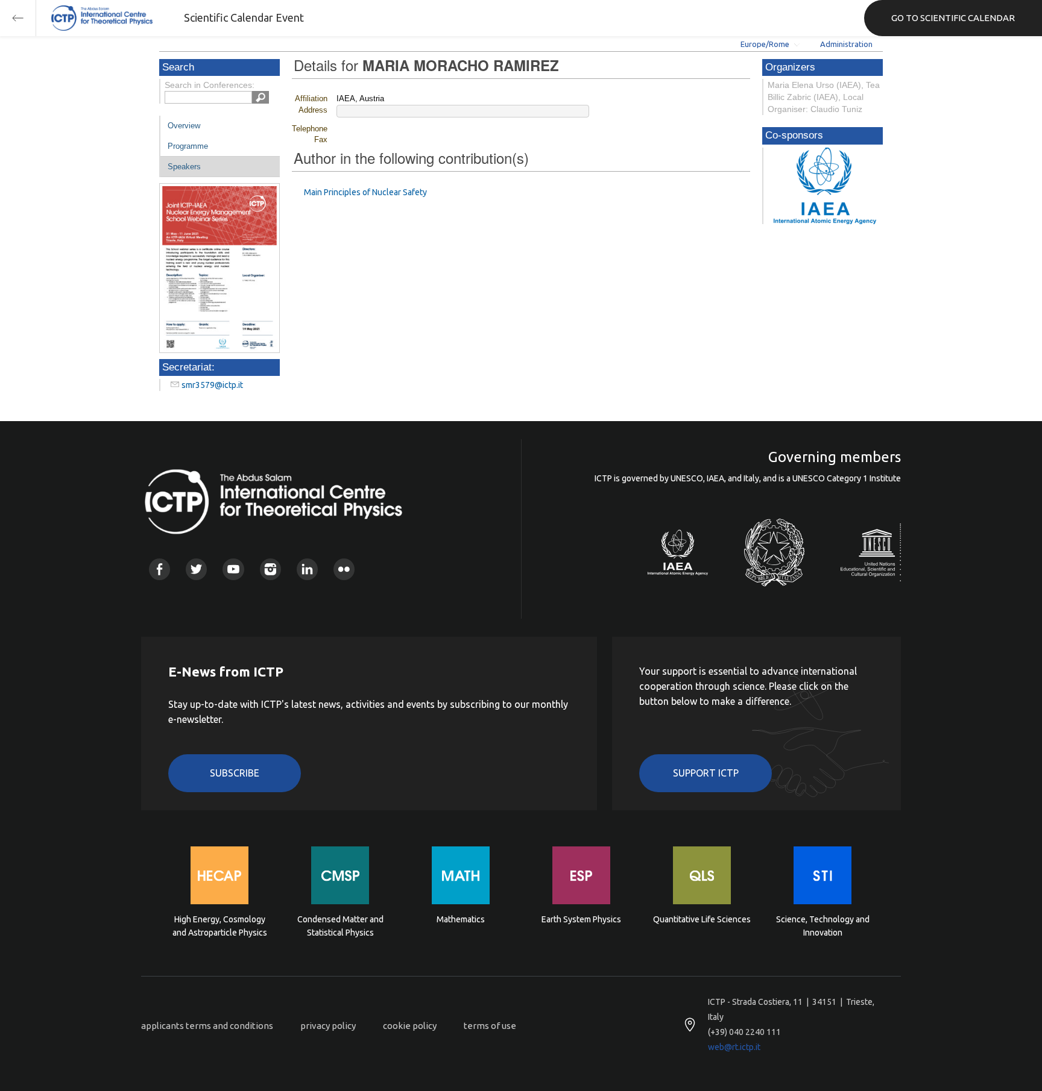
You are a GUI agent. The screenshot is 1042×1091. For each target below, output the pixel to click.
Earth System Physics (581, 919)
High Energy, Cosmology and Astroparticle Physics (219, 925)
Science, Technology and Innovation (823, 925)
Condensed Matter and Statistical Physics (340, 925)
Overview (184, 125)
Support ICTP (706, 772)
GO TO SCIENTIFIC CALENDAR (953, 18)
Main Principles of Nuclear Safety (365, 192)
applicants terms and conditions (207, 1026)
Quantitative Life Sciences (702, 919)
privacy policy (328, 1026)
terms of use (490, 1026)
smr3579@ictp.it (212, 385)
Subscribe (234, 772)
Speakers (184, 166)
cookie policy (410, 1026)
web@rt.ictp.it (734, 1047)
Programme (188, 146)
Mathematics (461, 919)
